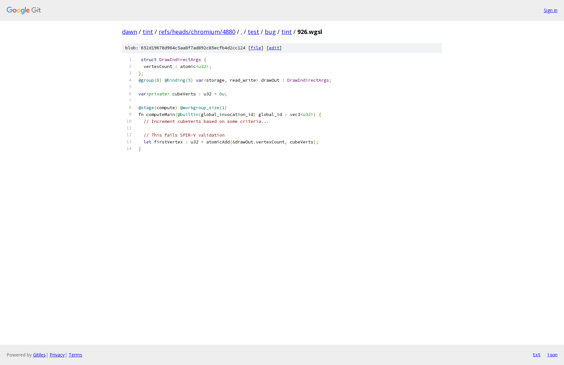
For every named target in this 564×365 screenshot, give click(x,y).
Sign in (550, 10)
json (552, 354)
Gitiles (39, 355)
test (253, 32)
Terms (75, 355)
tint (148, 32)
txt (536, 354)
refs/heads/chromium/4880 (197, 32)
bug (270, 32)
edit (274, 48)
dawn (129, 32)
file (256, 48)
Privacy (57, 355)
